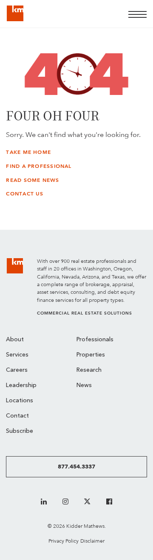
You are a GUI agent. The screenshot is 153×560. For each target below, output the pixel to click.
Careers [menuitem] (17, 370)
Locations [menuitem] (19, 401)
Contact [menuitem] (17, 416)
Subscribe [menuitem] (19, 431)
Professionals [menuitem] (94, 340)
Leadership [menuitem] (21, 385)
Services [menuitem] (17, 355)
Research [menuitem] (89, 370)
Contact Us (24, 194)
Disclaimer (92, 541)
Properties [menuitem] (90, 355)
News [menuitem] (84, 385)
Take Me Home (28, 152)
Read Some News (32, 180)
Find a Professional (38, 166)
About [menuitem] (15, 340)
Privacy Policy (63, 541)
